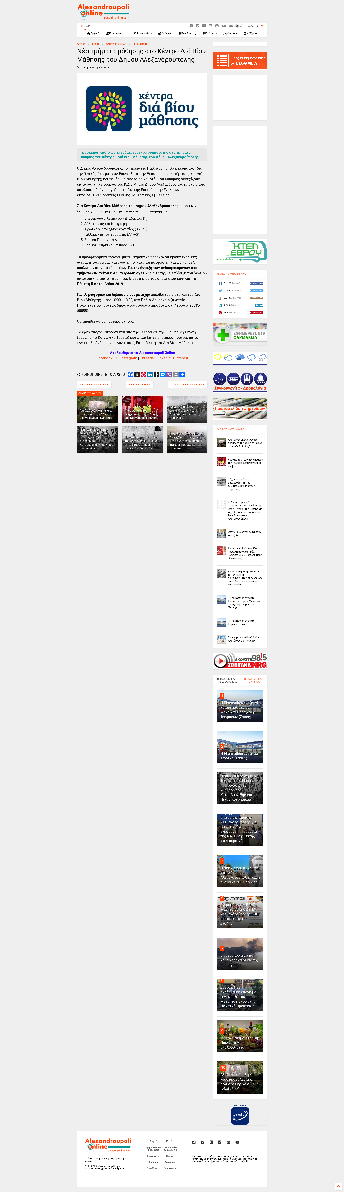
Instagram (129, 358)
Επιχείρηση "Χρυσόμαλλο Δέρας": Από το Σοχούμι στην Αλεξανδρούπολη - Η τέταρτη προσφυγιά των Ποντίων (186, 441)
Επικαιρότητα (117, 33)
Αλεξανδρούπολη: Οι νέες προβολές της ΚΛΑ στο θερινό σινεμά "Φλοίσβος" (96, 414)
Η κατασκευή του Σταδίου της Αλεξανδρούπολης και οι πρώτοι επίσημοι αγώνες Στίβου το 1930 (142, 442)
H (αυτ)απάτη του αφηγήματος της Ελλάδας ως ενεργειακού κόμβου (141, 414)
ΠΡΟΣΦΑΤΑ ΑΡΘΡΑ (232, 429)
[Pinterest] (217, 26)
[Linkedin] (210, 26)
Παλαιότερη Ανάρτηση (188, 384)
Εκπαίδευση (140, 43)
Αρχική (94, 33)
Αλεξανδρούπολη (116, 43)
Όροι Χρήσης (153, 1168)
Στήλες (210, 33)
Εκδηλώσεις (188, 33)
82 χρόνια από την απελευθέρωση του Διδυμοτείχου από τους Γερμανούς (185, 412)
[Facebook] (191, 26)
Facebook (104, 358)
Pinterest (180, 358)
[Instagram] (204, 26)
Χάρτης (170, 1156)
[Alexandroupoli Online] (103, 18)
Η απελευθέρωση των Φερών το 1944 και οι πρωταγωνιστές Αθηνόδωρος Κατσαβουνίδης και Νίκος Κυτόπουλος (245, 578)
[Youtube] (224, 26)
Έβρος (95, 43)
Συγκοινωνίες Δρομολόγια (170, 1148)
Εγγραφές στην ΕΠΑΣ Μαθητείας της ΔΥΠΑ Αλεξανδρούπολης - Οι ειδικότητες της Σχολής (238, 914)
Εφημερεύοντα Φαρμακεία (153, 1148)
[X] (197, 26)
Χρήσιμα (229, 33)
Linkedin (163, 358)
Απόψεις (166, 33)
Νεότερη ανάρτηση (94, 384)
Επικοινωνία (169, 1168)
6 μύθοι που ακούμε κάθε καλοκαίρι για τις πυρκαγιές (239, 960)
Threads (147, 358)
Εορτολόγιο (153, 1156)
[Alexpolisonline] (231, 26)
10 (223, 1067)
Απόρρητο (170, 1162)
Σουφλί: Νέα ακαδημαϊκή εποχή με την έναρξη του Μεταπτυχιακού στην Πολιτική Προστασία (238, 996)
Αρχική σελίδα (139, 384)
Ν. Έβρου (251, 33)
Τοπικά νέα (142, 33)
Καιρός (170, 1141)
